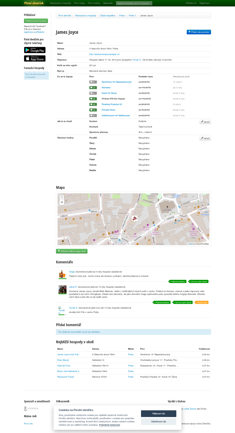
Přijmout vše (159, 413)
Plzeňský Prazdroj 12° (112, 104)
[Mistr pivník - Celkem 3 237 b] (63, 310)
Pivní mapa (79, 2)
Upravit (206, 121)
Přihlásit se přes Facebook (36, 20)
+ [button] (62, 197)
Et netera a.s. (31, 408)
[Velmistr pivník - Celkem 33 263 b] (63, 289)
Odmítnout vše (158, 421)
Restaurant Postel (65, 376)
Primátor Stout (108, 109)
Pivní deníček (30, 2)
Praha (122, 15)
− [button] (62, 202)
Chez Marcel (63, 359)
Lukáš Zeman (190, 408)
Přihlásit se (191, 2)
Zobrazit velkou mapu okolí (73, 251)
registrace (28, 31)
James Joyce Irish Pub (68, 354)
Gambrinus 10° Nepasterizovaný (117, 81)
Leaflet (190, 243)
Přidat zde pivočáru (200, 32)
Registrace (204, 2)
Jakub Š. (73, 286)
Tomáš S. (136, 59)
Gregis (72, 271)
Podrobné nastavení (109, 425)
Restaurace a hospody (60, 2)
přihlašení (39, 31)
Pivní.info (28, 423)
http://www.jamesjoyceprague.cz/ (104, 54)
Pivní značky (94, 2)
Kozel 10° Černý (109, 93)
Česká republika (107, 15)
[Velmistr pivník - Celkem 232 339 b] (63, 274)
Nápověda (108, 2)
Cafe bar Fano (63, 365)
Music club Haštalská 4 (68, 371)
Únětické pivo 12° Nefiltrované (116, 115)
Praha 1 (132, 15)
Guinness (106, 87)
